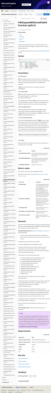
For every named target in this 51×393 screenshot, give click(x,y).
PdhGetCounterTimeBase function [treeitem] (8, 207)
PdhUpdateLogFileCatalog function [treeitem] (8, 361)
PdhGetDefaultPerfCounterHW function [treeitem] (9, 230)
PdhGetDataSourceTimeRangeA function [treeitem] (9, 211)
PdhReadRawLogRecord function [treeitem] (8, 334)
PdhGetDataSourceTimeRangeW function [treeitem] (9, 218)
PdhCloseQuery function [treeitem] (8, 96)
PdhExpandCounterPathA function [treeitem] (8, 172)
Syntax (20, 34)
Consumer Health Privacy (37, 390)
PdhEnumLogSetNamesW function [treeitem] (8, 126)
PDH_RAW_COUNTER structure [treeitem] (7, 36)
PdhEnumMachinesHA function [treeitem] (8, 133)
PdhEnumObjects (22, 361)
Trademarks (10, 392)
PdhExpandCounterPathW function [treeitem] (8, 176)
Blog (18, 390)
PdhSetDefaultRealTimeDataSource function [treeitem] (9, 351)
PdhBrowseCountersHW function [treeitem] (8, 83)
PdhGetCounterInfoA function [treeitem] (7, 199)
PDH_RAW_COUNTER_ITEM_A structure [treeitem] (9, 39)
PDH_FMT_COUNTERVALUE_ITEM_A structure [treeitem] (9, 28)
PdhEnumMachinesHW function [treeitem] (8, 137)
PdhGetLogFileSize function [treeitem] (9, 266)
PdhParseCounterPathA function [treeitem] (8, 318)
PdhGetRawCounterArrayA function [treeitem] (8, 269)
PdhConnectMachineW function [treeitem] (8, 118)
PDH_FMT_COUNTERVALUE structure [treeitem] (8, 24)
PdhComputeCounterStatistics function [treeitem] (9, 110)
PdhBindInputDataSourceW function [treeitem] (9, 72)
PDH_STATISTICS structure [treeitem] (8, 50)
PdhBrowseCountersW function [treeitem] (8, 87)
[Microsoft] (2, 11)
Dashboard (46, 14)
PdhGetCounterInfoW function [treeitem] (7, 203)
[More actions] (49, 19)
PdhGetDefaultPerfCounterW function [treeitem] (9, 233)
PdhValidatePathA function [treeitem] (9, 366)
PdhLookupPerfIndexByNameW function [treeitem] (9, 288)
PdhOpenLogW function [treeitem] (8, 308)
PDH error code (22, 176)
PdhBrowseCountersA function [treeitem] (8, 75)
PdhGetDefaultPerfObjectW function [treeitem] (9, 249)
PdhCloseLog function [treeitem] (8, 94)
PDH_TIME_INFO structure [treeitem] (8, 52)
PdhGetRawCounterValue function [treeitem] (8, 276)
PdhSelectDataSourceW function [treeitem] (8, 343)
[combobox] (8, 20)
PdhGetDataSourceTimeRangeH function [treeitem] (9, 214)
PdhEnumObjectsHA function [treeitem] (7, 162)
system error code (41, 174)
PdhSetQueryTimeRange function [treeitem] (8, 355)
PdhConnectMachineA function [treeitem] (8, 114)
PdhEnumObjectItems (23, 358)
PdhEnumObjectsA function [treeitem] (9, 159)
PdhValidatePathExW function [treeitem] (7, 372)
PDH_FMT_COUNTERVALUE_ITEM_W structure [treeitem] (9, 32)
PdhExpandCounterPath (42, 231)
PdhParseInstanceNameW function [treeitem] (8, 330)
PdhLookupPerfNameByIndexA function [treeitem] (9, 292)
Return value (21, 38)
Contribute (23, 390)
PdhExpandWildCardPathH (43, 51)
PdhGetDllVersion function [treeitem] (8, 252)
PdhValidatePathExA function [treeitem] (9, 369)
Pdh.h (33, 18)
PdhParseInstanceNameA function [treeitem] (8, 326)
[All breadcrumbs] (19, 19)
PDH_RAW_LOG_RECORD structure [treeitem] (8, 47)
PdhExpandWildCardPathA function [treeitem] (9, 180)
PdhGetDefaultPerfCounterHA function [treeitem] (9, 226)
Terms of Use (3, 392)
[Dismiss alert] (49, 3)
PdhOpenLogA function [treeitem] (8, 306)
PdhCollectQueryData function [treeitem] (7, 99)
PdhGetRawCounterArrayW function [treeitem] (9, 272)
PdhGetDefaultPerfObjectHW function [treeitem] (9, 245)
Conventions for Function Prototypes (28, 326)
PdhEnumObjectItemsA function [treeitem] (8, 145)
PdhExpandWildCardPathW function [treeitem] (9, 191)
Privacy (28, 390)
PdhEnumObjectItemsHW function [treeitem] (8, 153)
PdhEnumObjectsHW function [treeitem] (7, 166)
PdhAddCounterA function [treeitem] (8, 55)
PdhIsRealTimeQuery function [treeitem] (7, 280)
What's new (39, 14)
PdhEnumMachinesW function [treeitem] (7, 141)
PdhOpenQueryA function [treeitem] (8, 311)
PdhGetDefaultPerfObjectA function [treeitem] (9, 237)
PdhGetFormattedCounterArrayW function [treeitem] (9, 259)
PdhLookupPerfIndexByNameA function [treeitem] (9, 284)
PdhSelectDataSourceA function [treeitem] (8, 340)
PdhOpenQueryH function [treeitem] (8, 313)
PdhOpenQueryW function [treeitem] (8, 315)
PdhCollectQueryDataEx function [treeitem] (8, 103)
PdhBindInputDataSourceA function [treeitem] (9, 68)
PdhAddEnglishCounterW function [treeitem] (8, 64)
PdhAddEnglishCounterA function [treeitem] (8, 60)
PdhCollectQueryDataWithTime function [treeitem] (9, 107)
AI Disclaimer (4, 390)
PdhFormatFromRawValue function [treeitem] (8, 195)
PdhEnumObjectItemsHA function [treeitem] (8, 149)
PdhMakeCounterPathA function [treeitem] (8, 299)
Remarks (21, 39)
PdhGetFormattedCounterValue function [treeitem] (9, 263)
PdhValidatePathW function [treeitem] (9, 375)
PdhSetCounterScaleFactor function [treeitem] (8, 347)
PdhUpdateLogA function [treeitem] (8, 358)
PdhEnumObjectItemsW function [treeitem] (8, 156)
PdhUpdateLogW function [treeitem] (8, 364)
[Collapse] (15, 18)
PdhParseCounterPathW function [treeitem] (8, 322)
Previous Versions (11, 390)
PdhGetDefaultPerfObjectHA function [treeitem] (9, 241)
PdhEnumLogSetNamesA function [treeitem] (8, 122)
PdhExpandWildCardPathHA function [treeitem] (9, 184)
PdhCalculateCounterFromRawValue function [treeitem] (9, 91)
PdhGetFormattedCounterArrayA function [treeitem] (9, 255)
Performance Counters (26, 18)
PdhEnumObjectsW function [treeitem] (9, 169)
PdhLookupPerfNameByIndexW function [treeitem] (9, 295)
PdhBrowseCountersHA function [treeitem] (8, 79)
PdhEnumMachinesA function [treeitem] (7, 130)
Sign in (48, 10)
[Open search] (45, 11)
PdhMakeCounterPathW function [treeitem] (8, 303)
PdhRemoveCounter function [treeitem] (9, 337)
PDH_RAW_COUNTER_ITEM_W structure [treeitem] (9, 43)
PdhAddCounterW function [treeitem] (9, 57)
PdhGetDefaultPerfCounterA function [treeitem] (9, 222)
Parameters (21, 36)
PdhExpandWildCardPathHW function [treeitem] (9, 188)
